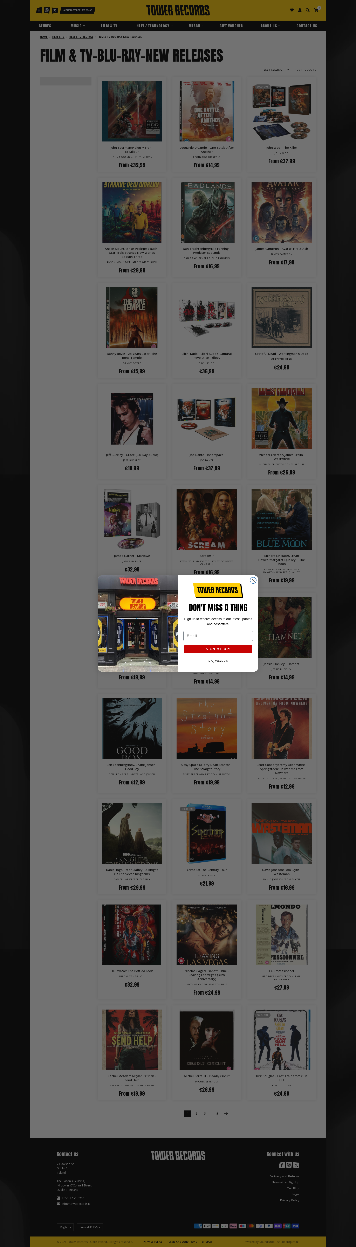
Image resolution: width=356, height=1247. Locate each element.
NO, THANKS (218, 661)
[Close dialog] (253, 580)
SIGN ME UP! (218, 649)
